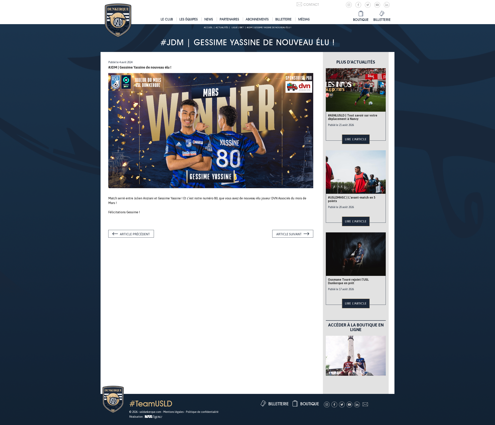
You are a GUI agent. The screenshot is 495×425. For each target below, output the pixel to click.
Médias (304, 19)
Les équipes (188, 19)
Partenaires (229, 19)
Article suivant (289, 234)
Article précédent (135, 234)
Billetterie (283, 19)
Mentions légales (173, 411)
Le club (167, 19)
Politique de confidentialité (202, 411)
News (208, 19)
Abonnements (257, 19)
